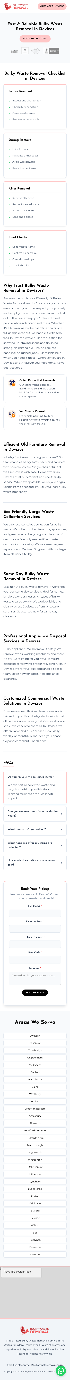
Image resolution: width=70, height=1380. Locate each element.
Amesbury (35, 1115)
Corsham (35, 1101)
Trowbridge (35, 1050)
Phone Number (35, 937)
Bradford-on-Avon (35, 1130)
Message (35, 968)
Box (35, 1232)
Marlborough (35, 1145)
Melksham (35, 1065)
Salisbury (35, 1043)
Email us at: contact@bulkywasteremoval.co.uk (35, 1365)
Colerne (35, 1254)
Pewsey (35, 1218)
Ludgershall (35, 1188)
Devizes (35, 1072)
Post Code (35, 952)
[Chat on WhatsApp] (61, 1371)
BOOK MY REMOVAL (35, 39)
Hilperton (35, 1174)
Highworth (35, 1152)
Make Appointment (52, 6)
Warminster (35, 1079)
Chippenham (35, 1057)
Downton (35, 1247)
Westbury (35, 1094)
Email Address (35, 921)
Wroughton (35, 1159)
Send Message (35, 993)
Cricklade (35, 1203)
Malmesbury (35, 1167)
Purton (35, 1196)
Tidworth (35, 1123)
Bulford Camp (35, 1137)
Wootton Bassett (35, 1108)
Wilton (35, 1225)
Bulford (35, 1210)
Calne (35, 1086)
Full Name (35, 906)
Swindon (35, 1035)
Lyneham (35, 1181)
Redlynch (35, 1239)
